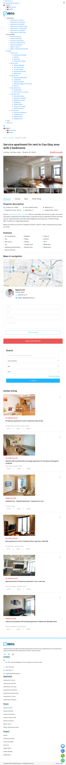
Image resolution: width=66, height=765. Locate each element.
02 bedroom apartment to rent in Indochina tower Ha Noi (24, 421)
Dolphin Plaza (18, 116)
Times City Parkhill (19, 61)
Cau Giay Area (14, 94)
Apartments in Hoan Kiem (10, 690)
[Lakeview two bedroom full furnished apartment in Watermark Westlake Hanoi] (19, 605)
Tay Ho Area (14, 63)
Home (5, 137)
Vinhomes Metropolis (20, 77)
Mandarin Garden (19, 100)
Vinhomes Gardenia (20, 112)
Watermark (17, 73)
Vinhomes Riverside (20, 55)
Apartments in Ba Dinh (9, 683)
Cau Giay (11, 137)
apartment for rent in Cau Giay (18, 214)
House (6, 704)
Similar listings (36, 199)
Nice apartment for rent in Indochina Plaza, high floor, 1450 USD (27, 541)
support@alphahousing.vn (12, 3)
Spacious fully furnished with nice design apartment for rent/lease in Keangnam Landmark (32, 462)
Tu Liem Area (14, 110)
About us (9, 123)
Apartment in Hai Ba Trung (18, 26)
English (10, 9)
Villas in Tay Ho (15, 47)
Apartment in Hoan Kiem (18, 32)
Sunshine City (18, 119)
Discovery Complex (20, 98)
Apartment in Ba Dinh (17, 24)
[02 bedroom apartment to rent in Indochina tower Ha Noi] (19, 405)
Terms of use (59, 763)
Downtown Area (15, 88)
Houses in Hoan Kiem (17, 40)
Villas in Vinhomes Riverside (19, 49)
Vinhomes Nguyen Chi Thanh (23, 84)
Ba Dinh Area (14, 75)
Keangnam (17, 102)
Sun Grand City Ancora (21, 92)
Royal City (17, 59)
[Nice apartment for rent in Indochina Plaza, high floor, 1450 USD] (19, 525)
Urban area (13, 53)
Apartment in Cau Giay (17, 22)
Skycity (16, 86)
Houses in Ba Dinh (16, 38)
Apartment (7, 676)
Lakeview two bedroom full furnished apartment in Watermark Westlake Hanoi (31, 621)
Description (7, 199)
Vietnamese (12, 7)
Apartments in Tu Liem (9, 696)
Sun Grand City (19, 67)
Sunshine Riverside (20, 71)
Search (34, 380)
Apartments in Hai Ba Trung (10, 693)
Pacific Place (18, 90)
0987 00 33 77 (9, 1)
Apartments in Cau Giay (9, 686)
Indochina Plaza (19, 96)
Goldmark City (18, 114)
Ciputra (16, 57)
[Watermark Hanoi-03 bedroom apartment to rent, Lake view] (19, 565)
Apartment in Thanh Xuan (18, 28)
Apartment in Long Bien (17, 30)
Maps (26, 199)
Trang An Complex (20, 106)
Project (9, 51)
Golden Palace (18, 104)
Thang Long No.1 (19, 108)
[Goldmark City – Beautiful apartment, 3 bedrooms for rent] (19, 485)
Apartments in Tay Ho (9, 680)
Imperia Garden (19, 82)
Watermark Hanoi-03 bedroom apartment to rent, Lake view (25, 581)
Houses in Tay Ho (15, 36)
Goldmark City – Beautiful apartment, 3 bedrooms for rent (25, 501)
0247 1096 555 (10, 667)
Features (17, 199)
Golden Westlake (19, 65)
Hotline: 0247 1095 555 (33, 341)
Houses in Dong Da (16, 45)
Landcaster (17, 80)
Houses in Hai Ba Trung (17, 43)
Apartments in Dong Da (9, 699)
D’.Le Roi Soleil (18, 69)
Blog (8, 121)
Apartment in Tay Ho (16, 20)
